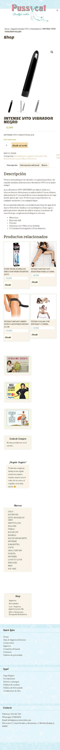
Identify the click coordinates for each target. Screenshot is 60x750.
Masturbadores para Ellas (15, 159)
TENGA (11, 529)
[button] (51, 52)
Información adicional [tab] (29, 165)
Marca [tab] (44, 165)
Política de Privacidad (12, 688)
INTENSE (12, 541)
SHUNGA (12, 535)
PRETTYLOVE (14, 523)
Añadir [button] (8, 284)
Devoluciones (9, 679)
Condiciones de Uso (12, 691)
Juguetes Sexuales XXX (19, 29)
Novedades (14, 603)
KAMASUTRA (14, 544)
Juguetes (12, 600)
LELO (10, 511)
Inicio (6, 29)
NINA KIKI (12, 563)
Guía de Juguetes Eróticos (14, 640)
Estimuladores (35, 29)
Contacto (7, 652)
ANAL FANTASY (15, 550)
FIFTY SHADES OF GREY (16, 518)
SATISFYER (13, 514)
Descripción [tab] (12, 165)
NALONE (12, 526)
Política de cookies (11, 685)
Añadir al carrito (19, 145)
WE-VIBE (12, 569)
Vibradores (32, 159)
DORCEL (12, 553)
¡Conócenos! (8, 643)
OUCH (11, 547)
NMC (10, 566)
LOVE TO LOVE (15, 559)
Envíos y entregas (11, 682)
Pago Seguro (8, 675)
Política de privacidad (12, 655)
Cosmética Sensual (11, 649)
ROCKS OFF (13, 532)
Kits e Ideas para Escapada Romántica (18, 613)
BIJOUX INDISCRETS (17, 538)
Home (6, 637)
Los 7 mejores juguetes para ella (16, 607)
